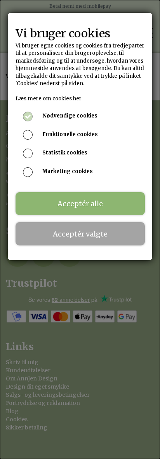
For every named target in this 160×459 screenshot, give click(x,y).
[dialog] (80, 229)
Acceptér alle (80, 203)
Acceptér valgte (80, 233)
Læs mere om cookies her (49, 98)
